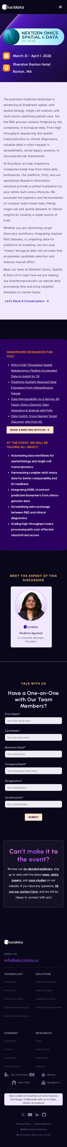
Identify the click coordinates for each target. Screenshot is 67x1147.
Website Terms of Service (33, 1129)
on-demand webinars (37, 869)
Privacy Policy (23, 1123)
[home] (13, 7)
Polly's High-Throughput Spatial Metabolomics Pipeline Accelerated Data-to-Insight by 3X (34, 370)
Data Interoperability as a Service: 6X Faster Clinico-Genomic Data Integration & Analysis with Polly (35, 404)
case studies (37, 880)
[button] (60, 7)
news (45, 874)
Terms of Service (42, 1123)
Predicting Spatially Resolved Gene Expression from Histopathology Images (33, 387)
